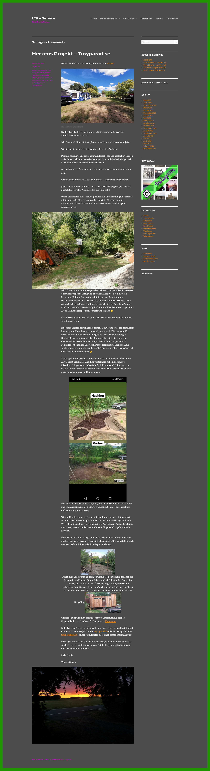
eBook (145, 216)
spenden (48, 80)
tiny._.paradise (101, 631)
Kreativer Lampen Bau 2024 (154, 68)
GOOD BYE (147, 60)
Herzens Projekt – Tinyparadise (71, 54)
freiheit (48, 73)
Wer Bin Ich (128, 19)
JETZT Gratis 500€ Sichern (154, 70)
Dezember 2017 (149, 149)
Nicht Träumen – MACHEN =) (154, 63)
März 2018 (147, 144)
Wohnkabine (148, 236)
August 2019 (148, 131)
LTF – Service (43, 18)
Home (94, 19)
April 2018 (147, 141)
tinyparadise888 (69, 635)
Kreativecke (148, 226)
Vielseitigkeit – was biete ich (154, 65)
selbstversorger (38, 80)
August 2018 (148, 136)
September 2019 (149, 128)
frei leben (40, 73)
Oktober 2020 (148, 123)
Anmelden (147, 254)
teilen (34, 83)
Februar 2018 (148, 146)
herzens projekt (42, 75)
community (42, 70)
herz (34, 75)
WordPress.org (149, 261)
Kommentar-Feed (150, 259)
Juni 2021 (147, 118)
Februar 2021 (148, 121)
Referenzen (146, 19)
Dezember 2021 (149, 113)
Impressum (172, 19)
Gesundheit (148, 223)
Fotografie (147, 221)
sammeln (48, 78)
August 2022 (148, 110)
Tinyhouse (36, 67)
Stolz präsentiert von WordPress (58, 759)
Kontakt (159, 19)
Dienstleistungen (108, 19)
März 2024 (147, 108)
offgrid (34, 78)
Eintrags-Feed (149, 256)
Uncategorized (149, 234)
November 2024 (149, 105)
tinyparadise (37, 85)
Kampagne (110, 621)
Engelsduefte (148, 218)
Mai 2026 (147, 100)
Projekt (110, 63)
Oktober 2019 (148, 126)
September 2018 (149, 133)
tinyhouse (41, 83)
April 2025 (147, 103)
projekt (41, 78)
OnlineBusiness (149, 228)
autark (34, 70)
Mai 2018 (146, 139)
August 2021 (148, 116)
